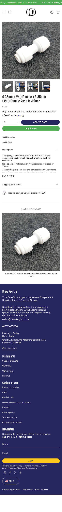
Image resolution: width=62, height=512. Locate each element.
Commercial (7, 371)
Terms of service (9, 417)
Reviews (6, 376)
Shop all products (10, 361)
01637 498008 (10, 326)
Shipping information (11, 184)
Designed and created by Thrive (35, 489)
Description (7, 149)
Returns (6, 407)
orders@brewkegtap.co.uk (15, 319)
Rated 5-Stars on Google (24, 300)
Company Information (12, 422)
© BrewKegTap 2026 (10, 489)
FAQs (4, 392)
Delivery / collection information (16, 402)
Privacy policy (8, 412)
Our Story (6, 366)
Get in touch (8, 397)
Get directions (9, 348)
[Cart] (58, 12)
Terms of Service (25, 468)
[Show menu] (4, 12)
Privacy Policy (8, 468)
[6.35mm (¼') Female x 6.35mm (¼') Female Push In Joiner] (31, 242)
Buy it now (31, 128)
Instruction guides (10, 387)
